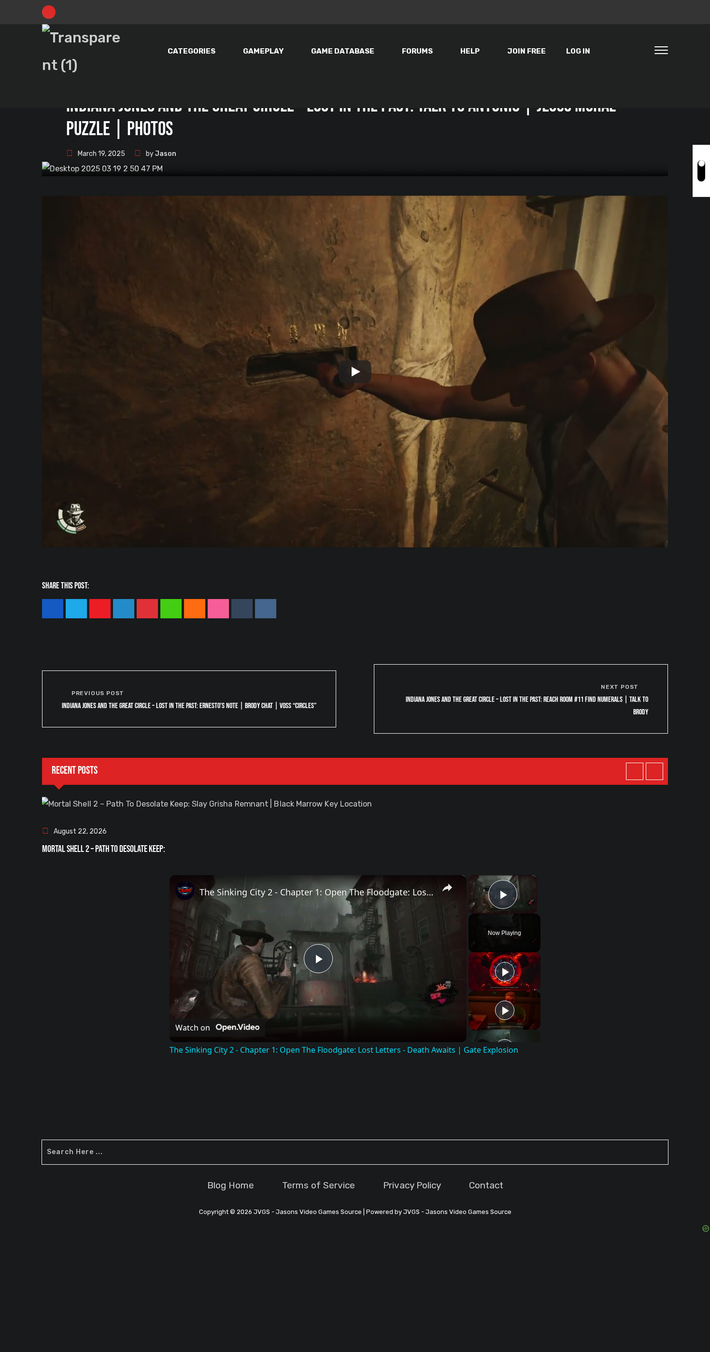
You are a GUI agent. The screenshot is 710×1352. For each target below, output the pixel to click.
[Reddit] (265, 608)
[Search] (641, 51)
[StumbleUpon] (218, 608)
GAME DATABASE (342, 51)
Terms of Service (318, 1185)
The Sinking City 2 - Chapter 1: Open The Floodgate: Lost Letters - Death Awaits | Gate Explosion (316, 892)
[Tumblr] (242, 608)
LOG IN (578, 51)
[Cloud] (194, 608)
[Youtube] (100, 608)
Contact (486, 1185)
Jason (165, 154)
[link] (185, 890)
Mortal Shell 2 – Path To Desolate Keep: (103, 849)
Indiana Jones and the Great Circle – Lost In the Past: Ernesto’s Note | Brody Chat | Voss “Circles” (189, 706)
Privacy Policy (412, 1185)
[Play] (355, 371)
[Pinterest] (147, 608)
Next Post (620, 686)
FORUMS (417, 51)
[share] (447, 887)
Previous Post (97, 693)
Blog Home (230, 1185)
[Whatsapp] (171, 608)
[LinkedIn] (123, 608)
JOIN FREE (526, 51)
